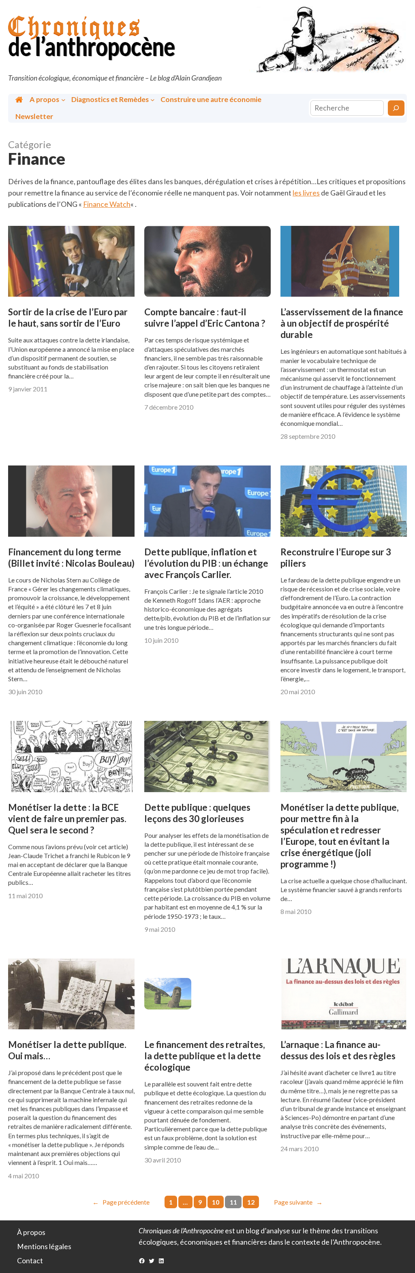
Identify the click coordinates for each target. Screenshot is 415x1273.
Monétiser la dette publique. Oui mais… (67, 1050)
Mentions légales (44, 1246)
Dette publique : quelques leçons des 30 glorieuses (197, 813)
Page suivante (298, 1202)
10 (215, 1202)
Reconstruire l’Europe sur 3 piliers (335, 557)
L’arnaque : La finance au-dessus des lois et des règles (338, 1050)
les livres (306, 193)
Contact (30, 1260)
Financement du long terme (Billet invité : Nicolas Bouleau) (71, 557)
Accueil (19, 99)
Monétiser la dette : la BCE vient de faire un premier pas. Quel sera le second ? (67, 818)
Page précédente (121, 1202)
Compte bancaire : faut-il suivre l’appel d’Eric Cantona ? (204, 317)
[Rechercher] (396, 107)
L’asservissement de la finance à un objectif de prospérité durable (341, 323)
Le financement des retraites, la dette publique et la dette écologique (204, 1056)
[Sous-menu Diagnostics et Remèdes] (152, 99)
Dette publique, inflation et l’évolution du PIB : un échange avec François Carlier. (206, 563)
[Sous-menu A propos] (63, 99)
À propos (31, 1232)
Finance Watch (106, 204)
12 (251, 1202)
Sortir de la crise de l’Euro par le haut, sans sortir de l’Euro (68, 317)
